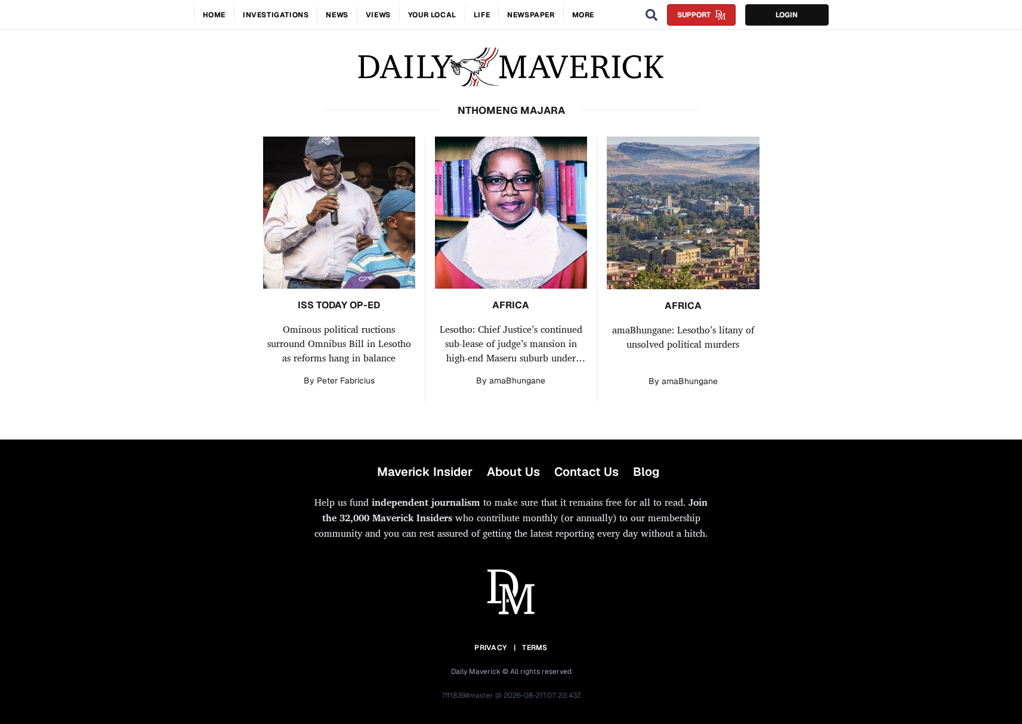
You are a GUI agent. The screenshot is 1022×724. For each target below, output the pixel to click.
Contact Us (586, 471)
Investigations (275, 15)
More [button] (583, 15)
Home (214, 15)
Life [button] (482, 15)
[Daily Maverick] (511, 67)
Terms (535, 647)
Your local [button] (432, 15)
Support (694, 15)
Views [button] (378, 15)
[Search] (651, 15)
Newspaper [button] (530, 15)
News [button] (337, 15)
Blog (646, 471)
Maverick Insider (425, 471)
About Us (513, 471)
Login (787, 15)
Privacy (490, 647)
